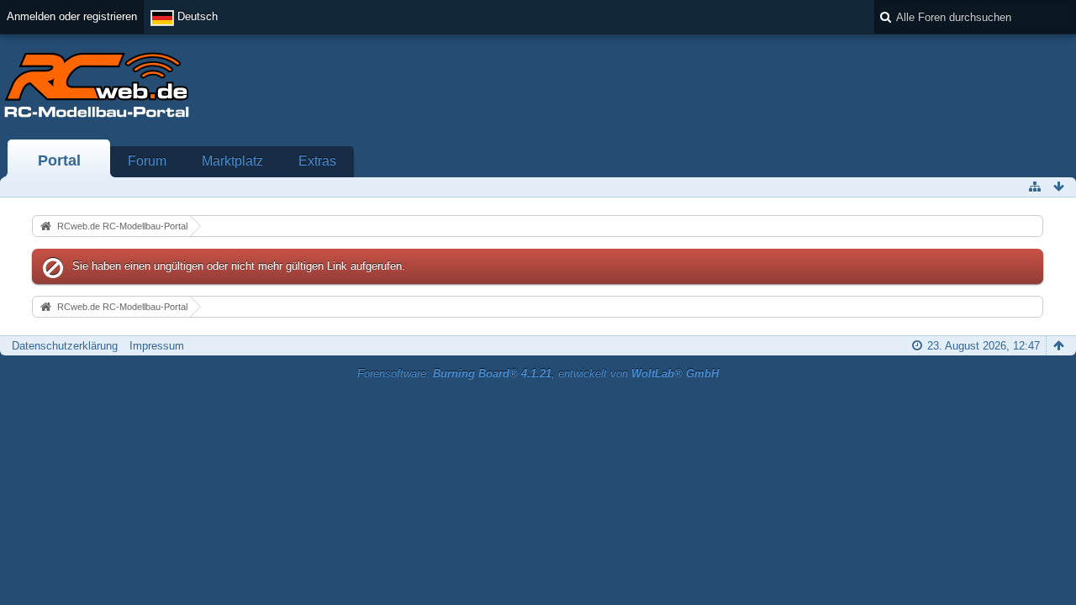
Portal (59, 160)
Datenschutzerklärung (65, 345)
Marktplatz (232, 161)
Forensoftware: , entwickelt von (538, 373)
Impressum (156, 345)
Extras (317, 161)
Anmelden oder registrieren (72, 16)
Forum (147, 161)
